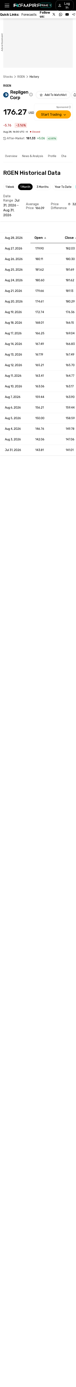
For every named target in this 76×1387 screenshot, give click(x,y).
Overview (11, 156)
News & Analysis (32, 156)
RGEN (21, 77)
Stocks (8, 77)
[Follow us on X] (54, 14)
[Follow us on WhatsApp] (60, 14)
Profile (52, 156)
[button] (6, 5)
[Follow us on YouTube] (67, 14)
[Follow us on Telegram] (73, 14)
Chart (65, 156)
